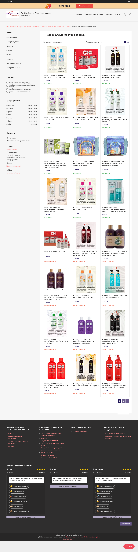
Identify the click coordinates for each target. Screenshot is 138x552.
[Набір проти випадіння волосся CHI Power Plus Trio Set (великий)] (115, 101)
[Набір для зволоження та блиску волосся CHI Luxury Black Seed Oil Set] (115, 323)
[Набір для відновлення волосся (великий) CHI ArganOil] (86, 367)
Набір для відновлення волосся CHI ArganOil (111, 76)
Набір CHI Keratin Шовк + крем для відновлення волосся (85, 118)
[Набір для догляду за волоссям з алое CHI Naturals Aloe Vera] (57, 323)
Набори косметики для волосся (59, 26)
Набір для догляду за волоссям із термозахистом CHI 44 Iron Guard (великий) (114, 385)
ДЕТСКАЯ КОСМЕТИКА (49, 458)
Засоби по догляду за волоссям (35, 26)
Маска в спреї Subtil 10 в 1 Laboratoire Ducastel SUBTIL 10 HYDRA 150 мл (111, 479)
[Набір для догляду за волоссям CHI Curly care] (86, 279)
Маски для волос (47, 452)
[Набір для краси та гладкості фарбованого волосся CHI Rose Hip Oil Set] (86, 235)
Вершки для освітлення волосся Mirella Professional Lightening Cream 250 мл (26, 479)
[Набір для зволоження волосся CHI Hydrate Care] (57, 59)
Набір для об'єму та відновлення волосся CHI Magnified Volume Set (83, 341)
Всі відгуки (126, 523)
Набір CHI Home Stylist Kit (54, 251)
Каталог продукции (15, 436)
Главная (79, 14)
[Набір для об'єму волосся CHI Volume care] (57, 101)
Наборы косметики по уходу (115, 433)
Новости (9, 46)
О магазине (12, 439)
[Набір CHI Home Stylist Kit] (57, 235)
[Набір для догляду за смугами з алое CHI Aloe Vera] (115, 279)
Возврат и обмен (13, 68)
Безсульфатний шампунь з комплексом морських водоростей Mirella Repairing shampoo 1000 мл (68, 479)
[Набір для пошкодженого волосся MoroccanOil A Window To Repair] (86, 145)
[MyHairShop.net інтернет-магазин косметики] (12, 14)
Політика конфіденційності (92, 537)
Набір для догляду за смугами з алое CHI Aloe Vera (114, 296)
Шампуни (44, 438)
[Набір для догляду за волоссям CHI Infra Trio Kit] (86, 59)
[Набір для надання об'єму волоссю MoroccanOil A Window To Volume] (115, 145)
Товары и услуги (90, 14)
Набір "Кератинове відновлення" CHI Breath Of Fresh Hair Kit (55, 209)
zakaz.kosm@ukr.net (13, 173)
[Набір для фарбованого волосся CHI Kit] (86, 191)
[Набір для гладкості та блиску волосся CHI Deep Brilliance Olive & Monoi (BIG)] (57, 279)
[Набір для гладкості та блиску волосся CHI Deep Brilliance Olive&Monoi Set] (115, 235)
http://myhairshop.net (13, 166)
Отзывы (9, 59)
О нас (101, 14)
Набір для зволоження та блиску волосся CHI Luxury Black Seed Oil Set (113, 341)
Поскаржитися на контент (74, 537)
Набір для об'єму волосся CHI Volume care (56, 118)
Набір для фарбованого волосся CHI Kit (83, 208)
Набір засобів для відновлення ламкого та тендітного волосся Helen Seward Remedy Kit (55, 164)
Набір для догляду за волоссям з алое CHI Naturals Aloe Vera (56, 341)
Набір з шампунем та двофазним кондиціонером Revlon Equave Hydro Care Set (114, 209)
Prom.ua (79, 535)
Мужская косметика (80, 431)
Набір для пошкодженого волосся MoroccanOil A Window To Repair (83, 163)
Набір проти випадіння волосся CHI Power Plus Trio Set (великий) (115, 119)
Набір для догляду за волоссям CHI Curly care (83, 296)
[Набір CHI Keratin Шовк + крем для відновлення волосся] (86, 101)
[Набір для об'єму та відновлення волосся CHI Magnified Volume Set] (86, 323)
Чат (130, 546)
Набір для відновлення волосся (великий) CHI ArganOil (86, 384)
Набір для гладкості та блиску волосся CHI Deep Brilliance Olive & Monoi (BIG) (56, 297)
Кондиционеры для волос (50, 441)
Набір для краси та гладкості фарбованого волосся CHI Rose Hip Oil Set (85, 253)
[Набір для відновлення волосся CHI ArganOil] (115, 59)
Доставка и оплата (13, 63)
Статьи (9, 50)
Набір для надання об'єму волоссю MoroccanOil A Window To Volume (113, 163)
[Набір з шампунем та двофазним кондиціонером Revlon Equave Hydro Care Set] (115, 191)
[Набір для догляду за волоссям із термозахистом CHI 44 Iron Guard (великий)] (115, 367)
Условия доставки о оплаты (18, 441)
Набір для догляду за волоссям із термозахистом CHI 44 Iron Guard (56, 385)
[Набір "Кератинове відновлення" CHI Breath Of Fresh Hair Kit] (57, 191)
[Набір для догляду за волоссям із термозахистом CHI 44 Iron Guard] (57, 367)
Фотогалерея (11, 37)
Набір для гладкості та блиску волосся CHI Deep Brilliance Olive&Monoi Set (114, 253)
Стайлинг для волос (48, 455)
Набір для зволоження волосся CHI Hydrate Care (54, 76)
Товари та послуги (16, 26)
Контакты (109, 14)
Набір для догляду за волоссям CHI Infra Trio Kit (84, 76)
